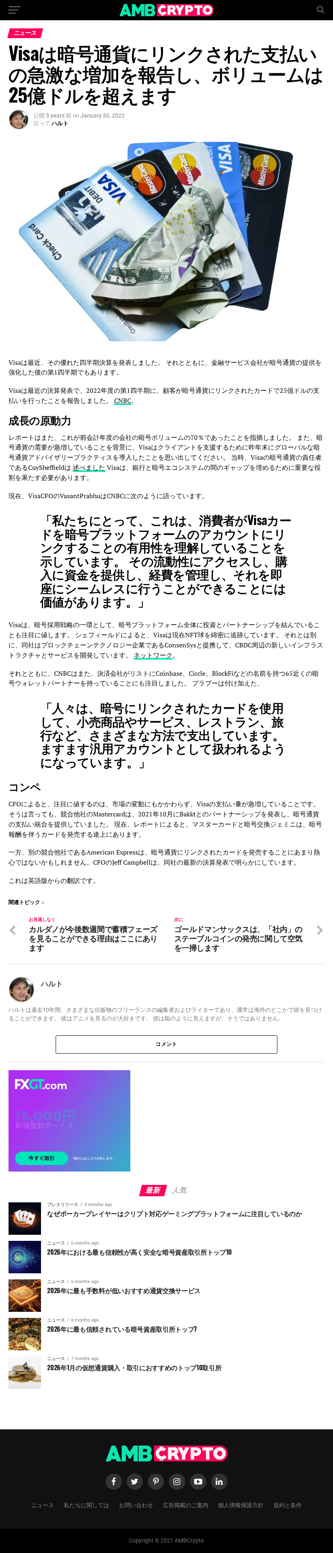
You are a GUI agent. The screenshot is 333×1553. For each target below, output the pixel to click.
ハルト (60, 123)
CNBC (122, 400)
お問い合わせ (136, 1504)
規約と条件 (287, 1504)
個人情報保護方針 (241, 1504)
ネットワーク (153, 655)
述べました (89, 467)
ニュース (42, 1504)
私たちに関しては (86, 1504)
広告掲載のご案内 (185, 1504)
